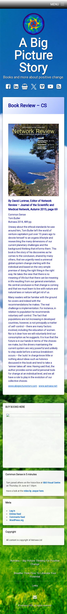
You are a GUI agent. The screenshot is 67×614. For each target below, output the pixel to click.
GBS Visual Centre (51, 482)
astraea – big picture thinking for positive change (35, 562)
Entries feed (15, 514)
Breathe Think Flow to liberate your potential (35, 575)
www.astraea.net (48, 386)
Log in (12, 511)
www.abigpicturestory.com (22, 386)
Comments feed (17, 517)
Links (35, 585)
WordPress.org (16, 520)
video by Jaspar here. (34, 491)
